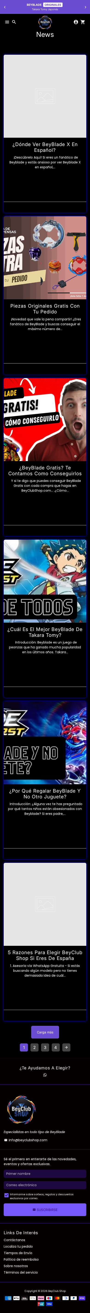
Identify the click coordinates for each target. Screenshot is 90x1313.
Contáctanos (14, 1240)
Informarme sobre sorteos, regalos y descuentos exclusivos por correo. (42, 1196)
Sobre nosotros (16, 1266)
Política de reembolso (21, 1259)
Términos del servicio (21, 1272)
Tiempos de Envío (18, 1253)
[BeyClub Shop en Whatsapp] (45, 1075)
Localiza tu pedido (18, 1246)
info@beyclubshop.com (25, 1140)
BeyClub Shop (57, 1291)
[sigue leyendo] (45, 96)
